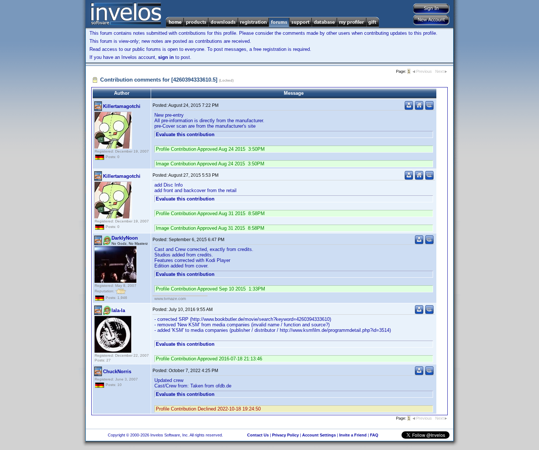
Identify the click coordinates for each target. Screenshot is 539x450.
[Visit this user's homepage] (419, 108)
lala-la (118, 310)
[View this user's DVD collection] (429, 108)
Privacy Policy (285, 435)
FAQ (374, 435)
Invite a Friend (353, 435)
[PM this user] (409, 108)
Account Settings (319, 435)
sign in (166, 57)
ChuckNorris (117, 371)
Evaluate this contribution (185, 134)
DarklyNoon (124, 238)
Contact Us (258, 435)
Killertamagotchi (121, 106)
